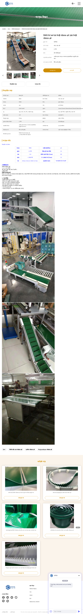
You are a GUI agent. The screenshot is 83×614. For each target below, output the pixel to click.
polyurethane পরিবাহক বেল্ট (45, 449)
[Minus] (79, 576)
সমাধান (31, 595)
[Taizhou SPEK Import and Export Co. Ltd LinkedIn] (7, 597)
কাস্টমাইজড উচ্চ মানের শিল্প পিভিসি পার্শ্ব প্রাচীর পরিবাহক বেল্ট (62, 530)
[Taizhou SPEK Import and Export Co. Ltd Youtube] (11, 597)
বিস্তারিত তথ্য (13, 84)
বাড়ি (5, 29)
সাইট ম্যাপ (13, 612)
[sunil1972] (7, 601)
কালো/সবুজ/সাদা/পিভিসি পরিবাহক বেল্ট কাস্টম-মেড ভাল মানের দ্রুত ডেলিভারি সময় (21, 530)
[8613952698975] (16, 597)
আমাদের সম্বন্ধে (33, 588)
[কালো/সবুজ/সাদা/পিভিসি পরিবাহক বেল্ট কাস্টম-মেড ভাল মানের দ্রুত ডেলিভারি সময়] (21, 516)
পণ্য (8, 29)
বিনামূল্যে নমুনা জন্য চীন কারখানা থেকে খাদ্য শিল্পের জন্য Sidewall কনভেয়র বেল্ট (21, 567)
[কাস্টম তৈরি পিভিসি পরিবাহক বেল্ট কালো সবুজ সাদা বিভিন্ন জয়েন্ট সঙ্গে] (21, 479)
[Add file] (51, 611)
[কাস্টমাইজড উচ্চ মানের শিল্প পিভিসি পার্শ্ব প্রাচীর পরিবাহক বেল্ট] (62, 516)
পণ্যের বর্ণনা (37, 84)
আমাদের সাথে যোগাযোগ (34, 601)
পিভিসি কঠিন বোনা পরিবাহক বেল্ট (15, 449)
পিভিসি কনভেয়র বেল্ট (15, 29)
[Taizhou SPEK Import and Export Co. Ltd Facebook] (3, 597)
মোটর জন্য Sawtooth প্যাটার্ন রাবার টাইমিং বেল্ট (62, 492)
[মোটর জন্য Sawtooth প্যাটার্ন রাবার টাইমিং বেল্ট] (62, 479)
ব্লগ (30, 598)
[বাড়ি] (11, 589)
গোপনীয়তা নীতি (5, 612)
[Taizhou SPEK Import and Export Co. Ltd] (9, 4)
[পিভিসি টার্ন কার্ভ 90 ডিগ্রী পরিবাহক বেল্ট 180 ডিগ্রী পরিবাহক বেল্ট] (21, 51)
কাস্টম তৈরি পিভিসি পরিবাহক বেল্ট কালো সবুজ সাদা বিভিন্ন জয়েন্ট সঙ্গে (21, 492)
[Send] (79, 611)
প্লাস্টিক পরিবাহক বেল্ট (30, 449)
